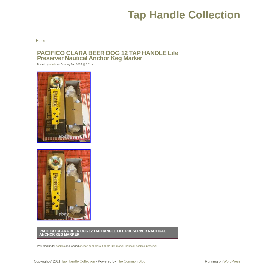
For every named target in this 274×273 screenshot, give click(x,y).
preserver (151, 246)
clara (98, 246)
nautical (130, 246)
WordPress (231, 261)
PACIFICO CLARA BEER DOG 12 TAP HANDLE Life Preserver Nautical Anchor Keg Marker (102, 232)
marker (120, 246)
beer (91, 246)
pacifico (60, 246)
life (113, 246)
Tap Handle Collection (184, 15)
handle (106, 246)
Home (40, 41)
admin (53, 64)
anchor (83, 246)
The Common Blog (131, 261)
